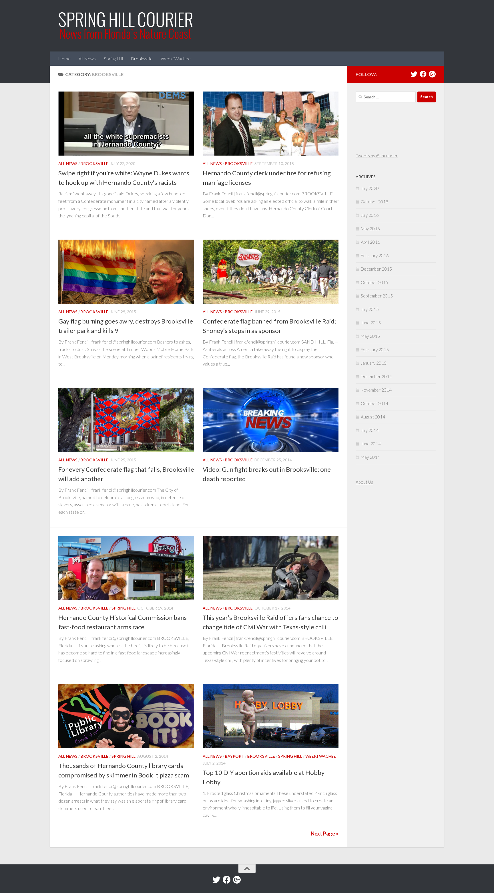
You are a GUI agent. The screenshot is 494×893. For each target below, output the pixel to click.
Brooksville (142, 58)
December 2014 (376, 376)
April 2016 (370, 242)
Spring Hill (113, 58)
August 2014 (373, 416)
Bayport (234, 756)
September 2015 (377, 295)
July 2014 (370, 430)
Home (64, 58)
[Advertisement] (373, 534)
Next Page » (324, 833)
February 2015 (375, 349)
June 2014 (371, 443)
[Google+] (432, 74)
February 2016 (375, 255)
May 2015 (370, 336)
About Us (364, 482)
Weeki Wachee (176, 58)
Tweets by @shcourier (377, 155)
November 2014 (376, 389)
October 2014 (374, 403)
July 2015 (370, 309)
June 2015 (371, 322)
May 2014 (370, 457)
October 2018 (374, 201)
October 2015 (374, 282)
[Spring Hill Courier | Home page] (126, 25)
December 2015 (376, 268)
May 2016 (370, 228)
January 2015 (374, 363)
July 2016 (370, 215)
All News (87, 58)
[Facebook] (423, 74)
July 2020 (370, 188)
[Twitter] (414, 74)
